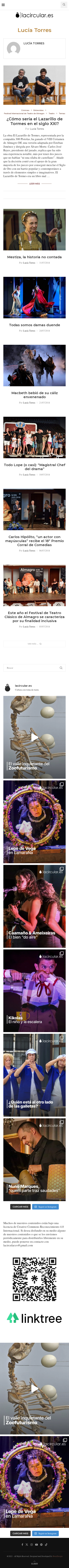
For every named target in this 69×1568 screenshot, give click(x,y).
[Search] (64, 5)
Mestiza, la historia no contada (34, 257)
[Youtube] (36, 1544)
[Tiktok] (46, 1544)
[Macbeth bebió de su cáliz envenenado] (34, 365)
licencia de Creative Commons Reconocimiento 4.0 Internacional (33, 1228)
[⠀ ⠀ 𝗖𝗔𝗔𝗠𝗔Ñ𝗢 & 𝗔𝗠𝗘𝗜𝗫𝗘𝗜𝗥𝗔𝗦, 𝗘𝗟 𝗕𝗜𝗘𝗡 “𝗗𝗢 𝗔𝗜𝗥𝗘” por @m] (34, 906)
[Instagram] (31, 1544)
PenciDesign (57, 1556)
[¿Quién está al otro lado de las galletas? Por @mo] (34, 1075)
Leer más (34, 183)
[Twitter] (26, 1544)
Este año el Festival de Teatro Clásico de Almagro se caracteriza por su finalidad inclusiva (35, 617)
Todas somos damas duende (34, 325)
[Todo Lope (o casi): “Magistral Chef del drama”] (34, 437)
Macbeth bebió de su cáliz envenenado (34, 395)
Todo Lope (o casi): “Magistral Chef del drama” (34, 467)
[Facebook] (22, 1544)
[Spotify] (41, 1544)
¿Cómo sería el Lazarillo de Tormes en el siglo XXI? (35, 121)
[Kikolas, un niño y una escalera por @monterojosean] (34, 990)
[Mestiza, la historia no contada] (34, 229)
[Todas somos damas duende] (34, 297)
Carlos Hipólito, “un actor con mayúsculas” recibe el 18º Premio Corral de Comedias (34, 541)
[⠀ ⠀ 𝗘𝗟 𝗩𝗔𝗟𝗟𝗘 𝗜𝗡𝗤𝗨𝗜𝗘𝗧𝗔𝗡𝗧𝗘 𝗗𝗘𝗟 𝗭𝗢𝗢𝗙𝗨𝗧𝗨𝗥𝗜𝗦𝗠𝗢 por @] (34, 737)
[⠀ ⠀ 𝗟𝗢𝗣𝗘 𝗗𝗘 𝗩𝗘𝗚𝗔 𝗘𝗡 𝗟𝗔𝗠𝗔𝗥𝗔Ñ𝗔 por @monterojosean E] (34, 821)
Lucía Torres (34, 43)
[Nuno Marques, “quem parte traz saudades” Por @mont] (34, 1159)
